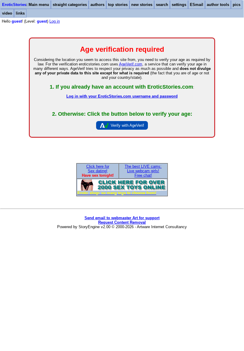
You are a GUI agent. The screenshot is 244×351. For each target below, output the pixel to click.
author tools (218, 4)
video (7, 13)
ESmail (196, 4)
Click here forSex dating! (97, 168)
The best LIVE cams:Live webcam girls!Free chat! (143, 171)
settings (179, 4)
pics (236, 4)
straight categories (70, 4)
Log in (54, 21)
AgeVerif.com (130, 64)
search (162, 4)
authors (97, 4)
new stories (141, 4)
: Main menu (25, 4)
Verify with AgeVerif (127, 125)
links (20, 13)
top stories (118, 4)
